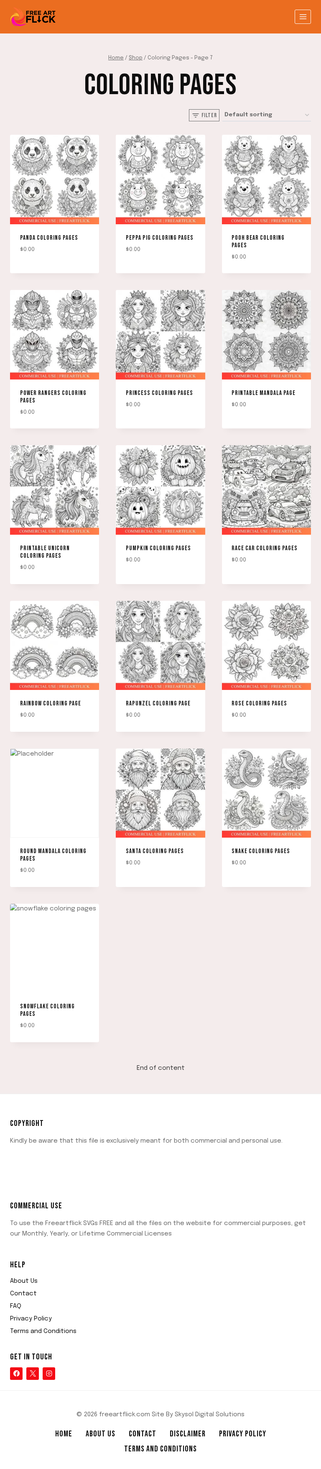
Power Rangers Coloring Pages (53, 397)
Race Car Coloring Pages (265, 548)
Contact (23, 1293)
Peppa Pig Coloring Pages (160, 238)
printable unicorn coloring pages (45, 552)
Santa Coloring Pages (155, 851)
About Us (24, 1281)
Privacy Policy (31, 1318)
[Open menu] (303, 16)
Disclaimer (188, 1434)
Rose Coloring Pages (259, 704)
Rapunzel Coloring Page (158, 704)
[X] (32, 1373)
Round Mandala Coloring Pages (53, 855)
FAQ (15, 1306)
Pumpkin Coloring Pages (158, 548)
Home (63, 1434)
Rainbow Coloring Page (50, 704)
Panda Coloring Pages (49, 238)
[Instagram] (49, 1373)
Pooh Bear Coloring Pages (258, 241)
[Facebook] (16, 1373)
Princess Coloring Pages (159, 393)
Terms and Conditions (43, 1331)
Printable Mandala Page (264, 393)
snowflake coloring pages (47, 1010)
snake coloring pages (261, 851)
